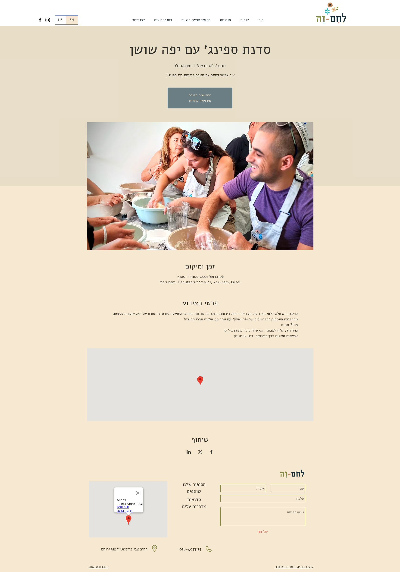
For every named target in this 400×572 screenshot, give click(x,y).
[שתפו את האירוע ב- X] (200, 452)
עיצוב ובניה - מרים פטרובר (294, 566)
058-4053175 (190, 549)
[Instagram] (48, 20)
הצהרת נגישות (98, 566)
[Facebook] (40, 20)
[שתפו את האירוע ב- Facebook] (211, 452)
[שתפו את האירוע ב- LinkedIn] (189, 452)
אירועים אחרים (200, 100)
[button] (244, 20)
